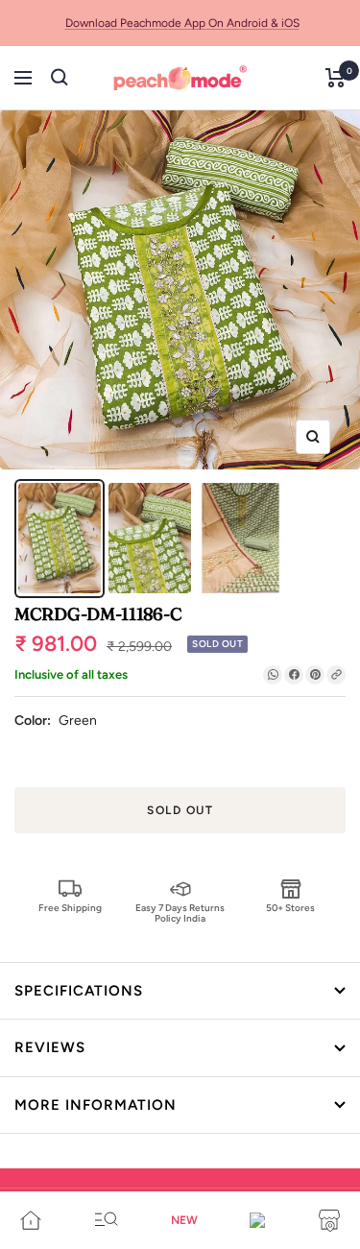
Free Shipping (70, 907)
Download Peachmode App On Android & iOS (182, 23)
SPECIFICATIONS (78, 990)
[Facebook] (293, 675)
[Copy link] (336, 675)
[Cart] (335, 77)
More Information (95, 1105)
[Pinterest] (314, 675)
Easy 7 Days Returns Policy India (180, 912)
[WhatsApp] (272, 675)
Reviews (49, 1047)
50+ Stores (290, 907)
